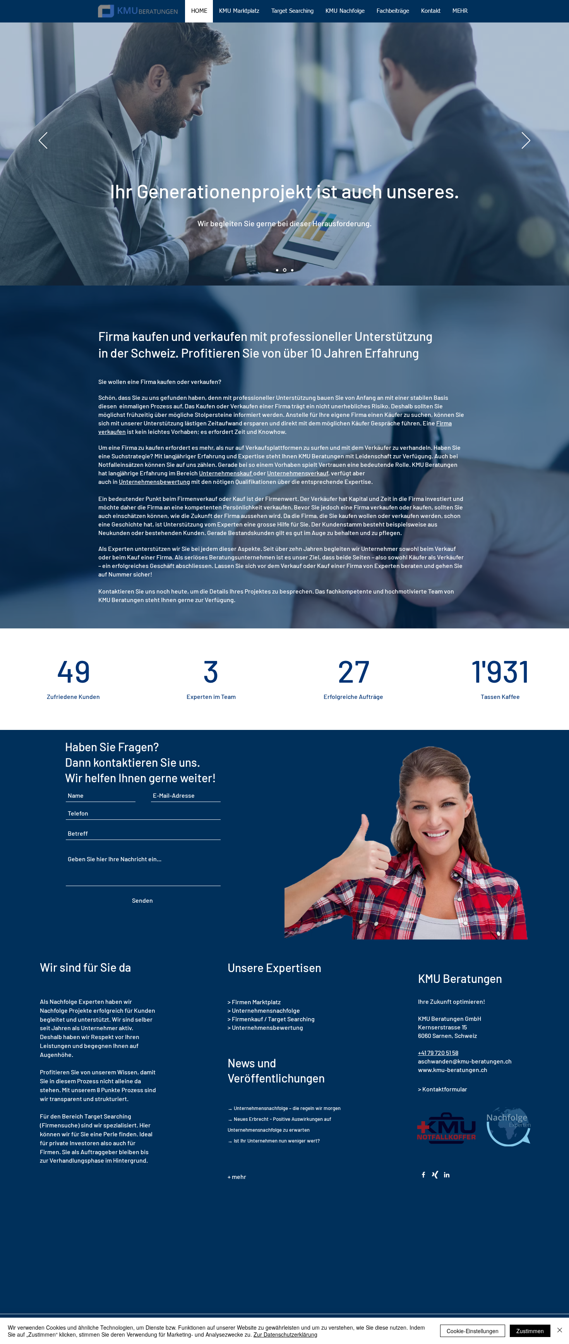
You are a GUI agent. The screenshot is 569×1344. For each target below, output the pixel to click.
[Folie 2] (284, 270)
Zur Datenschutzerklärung (285, 1334)
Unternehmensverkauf (297, 473)
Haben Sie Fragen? (112, 747)
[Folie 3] (292, 270)
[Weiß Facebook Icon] (423, 1175)
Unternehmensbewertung (154, 481)
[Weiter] (526, 141)
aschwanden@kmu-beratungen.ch (465, 1061)
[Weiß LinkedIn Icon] (447, 1175)
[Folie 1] (277, 270)
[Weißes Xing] (435, 1175)
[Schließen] (559, 1331)
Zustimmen (530, 1331)
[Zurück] (43, 141)
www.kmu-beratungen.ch (452, 1069)
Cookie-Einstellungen (473, 1331)
